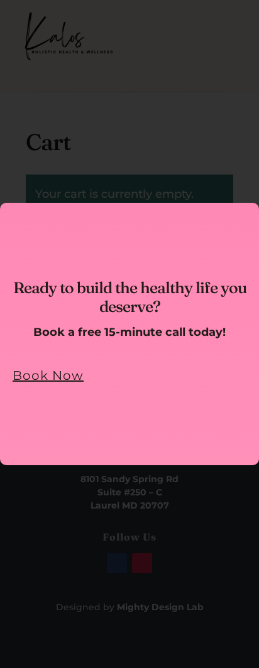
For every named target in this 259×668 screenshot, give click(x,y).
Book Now (48, 375)
